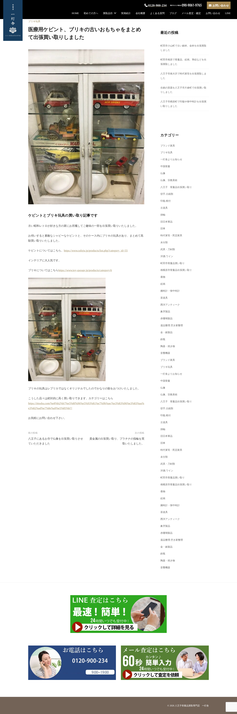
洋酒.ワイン (166, 256)
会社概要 (140, 13)
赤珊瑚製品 (166, 318)
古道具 (164, 207)
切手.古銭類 (166, 194)
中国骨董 (165, 166)
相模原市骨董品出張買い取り (176, 270)
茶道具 (164, 297)
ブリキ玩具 (34, 21)
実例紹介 (126, 13)
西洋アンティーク (170, 304)
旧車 (162, 228)
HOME (75, 13)
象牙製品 (165, 311)
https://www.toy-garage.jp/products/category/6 (85, 270)
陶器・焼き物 (167, 346)
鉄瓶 (162, 339)
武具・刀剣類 (167, 249)
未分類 (164, 242)
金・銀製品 (166, 332)
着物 (162, 277)
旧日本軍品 (166, 221)
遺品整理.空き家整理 (171, 325)
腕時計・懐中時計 (170, 290)
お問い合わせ (213, 13)
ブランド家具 (167, 145)
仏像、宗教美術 (168, 180)
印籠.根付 (165, 200)
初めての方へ (91, 13)
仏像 (162, 173)
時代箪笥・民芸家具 (171, 235)
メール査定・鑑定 (191, 13)
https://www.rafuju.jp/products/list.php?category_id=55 (96, 250)
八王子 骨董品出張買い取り (176, 187)
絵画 (162, 283)
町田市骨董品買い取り (172, 263)
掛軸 (162, 214)
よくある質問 (157, 13)
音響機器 (165, 353)
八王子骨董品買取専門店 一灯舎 (192, 705)
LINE (228, 13)
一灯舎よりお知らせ (171, 159)
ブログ (173, 13)
